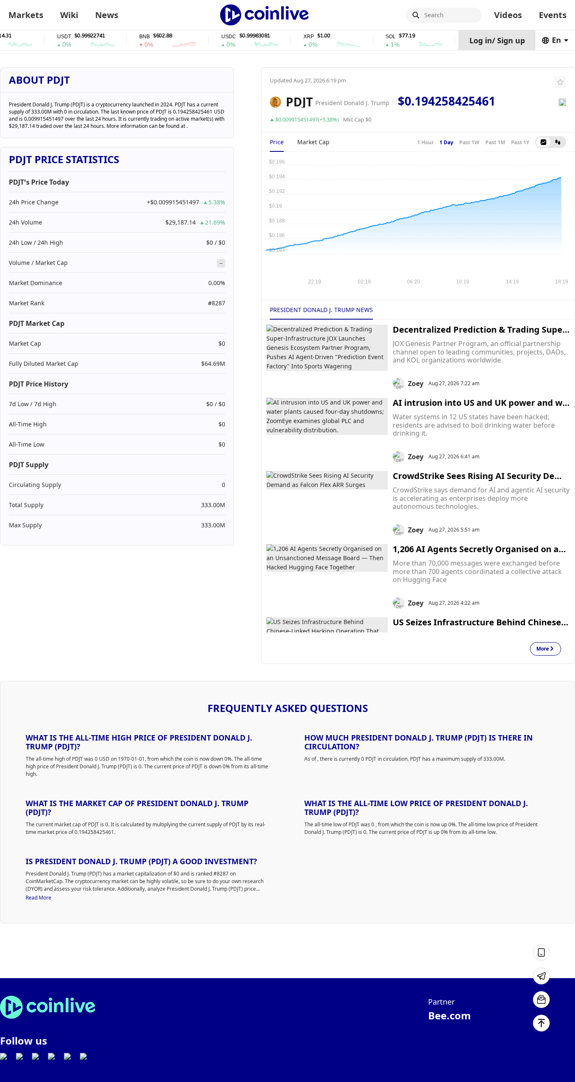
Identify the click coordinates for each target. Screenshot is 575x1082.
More (542, 649)
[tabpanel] (418, 222)
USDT (53, 37)
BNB (133, 37)
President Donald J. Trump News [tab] (321, 310)
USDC (217, 37)
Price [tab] (277, 142)
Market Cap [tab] (313, 142)
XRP (297, 37)
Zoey (415, 383)
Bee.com (449, 1015)
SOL (379, 37)
